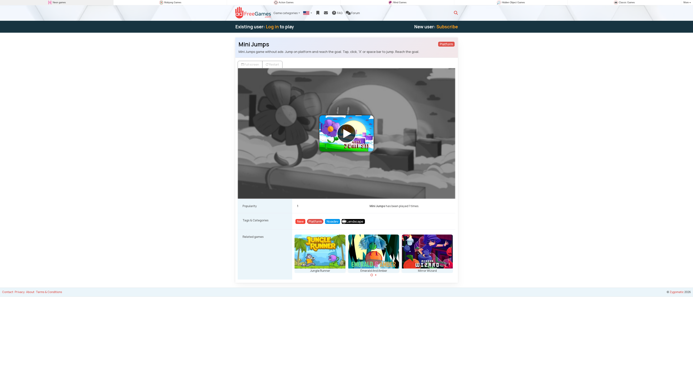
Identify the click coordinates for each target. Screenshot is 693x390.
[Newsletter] (326, 13)
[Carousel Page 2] (375, 275)
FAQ (339, 13)
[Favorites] (318, 13)
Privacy (20, 292)
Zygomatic (677, 292)
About (30, 292)
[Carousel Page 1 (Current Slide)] (372, 275)
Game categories (285, 13)
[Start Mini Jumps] (346, 133)
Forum (355, 13)
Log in (272, 27)
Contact (7, 292)
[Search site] (456, 13)
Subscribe (447, 27)
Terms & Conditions (49, 292)
